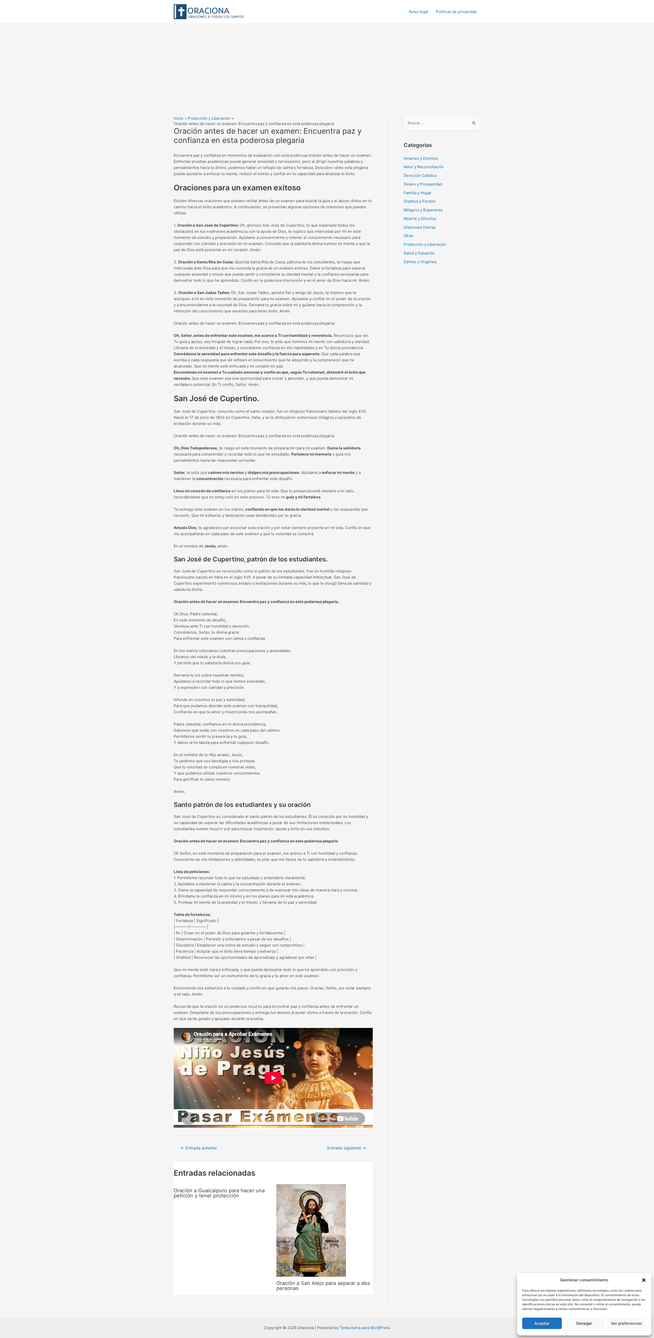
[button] (643, 1280)
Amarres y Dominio (421, 158)
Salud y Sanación (419, 253)
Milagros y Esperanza (423, 209)
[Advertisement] (327, 62)
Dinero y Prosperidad (423, 184)
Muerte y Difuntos (420, 218)
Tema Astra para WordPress (365, 1327)
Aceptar (542, 1323)
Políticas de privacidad (456, 11)
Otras (408, 235)
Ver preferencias (626, 1323)
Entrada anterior (198, 1148)
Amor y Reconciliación (424, 166)
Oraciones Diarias (420, 227)
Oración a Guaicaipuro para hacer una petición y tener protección (219, 1193)
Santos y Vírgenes (420, 261)
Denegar (584, 1323)
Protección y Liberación (425, 244)
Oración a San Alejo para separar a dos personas (323, 1285)
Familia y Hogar (417, 192)
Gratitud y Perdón (420, 201)
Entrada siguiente (346, 1148)
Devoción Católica (420, 175)
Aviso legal (418, 11)
